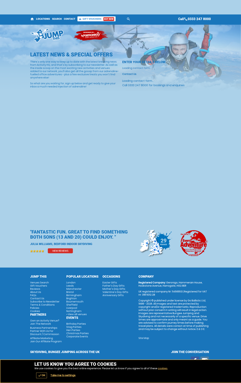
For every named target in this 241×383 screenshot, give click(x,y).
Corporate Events (77, 336)
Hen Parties (73, 330)
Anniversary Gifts (113, 295)
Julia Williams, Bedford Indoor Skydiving (61, 244)
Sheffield (71, 305)
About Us (35, 292)
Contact (69, 18)
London (71, 282)
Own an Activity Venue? (44, 322)
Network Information (193, 243)
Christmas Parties (77, 333)
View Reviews (60, 251)
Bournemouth (74, 301)
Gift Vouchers (96, 18)
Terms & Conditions (42, 305)
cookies (162, 368)
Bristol (70, 292)
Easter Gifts (110, 282)
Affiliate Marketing (46, 339)
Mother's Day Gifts (114, 289)
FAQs (33, 295)
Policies (34, 308)
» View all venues (76, 314)
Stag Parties (74, 327)
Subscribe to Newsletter (44, 301)
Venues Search (39, 282)
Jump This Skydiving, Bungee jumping (50, 35)
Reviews (35, 289)
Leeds (70, 285)
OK (41, 375)
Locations (43, 18)
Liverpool (71, 308)
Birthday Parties (76, 324)
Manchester (74, 289)
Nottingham (74, 311)
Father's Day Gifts (114, 285)
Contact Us (37, 298)
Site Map (143, 338)
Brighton (71, 298)
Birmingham (74, 295)
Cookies (35, 311)
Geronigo (91, 35)
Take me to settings (63, 375)
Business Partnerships (44, 331)
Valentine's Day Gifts (115, 292)
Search (57, 18)
